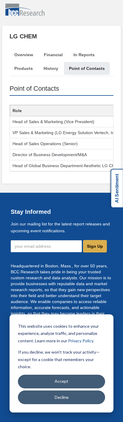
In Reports (84, 54)
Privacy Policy (80, 340)
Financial (53, 54)
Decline (62, 397)
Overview (23, 54)
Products (23, 68)
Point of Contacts (87, 68)
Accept (61, 381)
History (51, 68)
